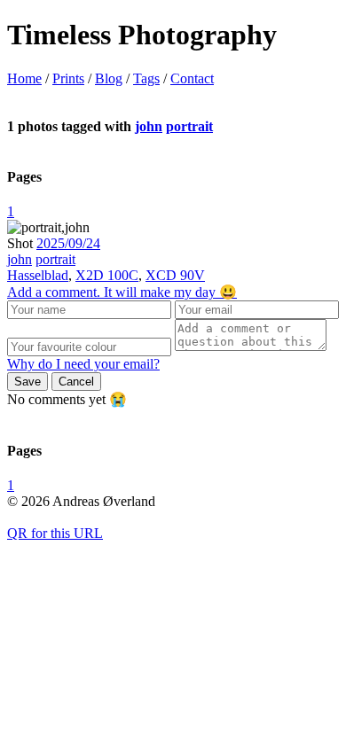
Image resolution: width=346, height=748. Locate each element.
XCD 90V (175, 275)
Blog (108, 78)
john (148, 126)
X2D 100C (106, 275)
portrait (189, 126)
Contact (192, 78)
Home (24, 78)
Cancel (76, 381)
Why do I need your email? (83, 363)
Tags (146, 78)
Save (27, 381)
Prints (68, 78)
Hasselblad (37, 275)
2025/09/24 (68, 243)
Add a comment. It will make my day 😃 (122, 292)
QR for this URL (55, 533)
